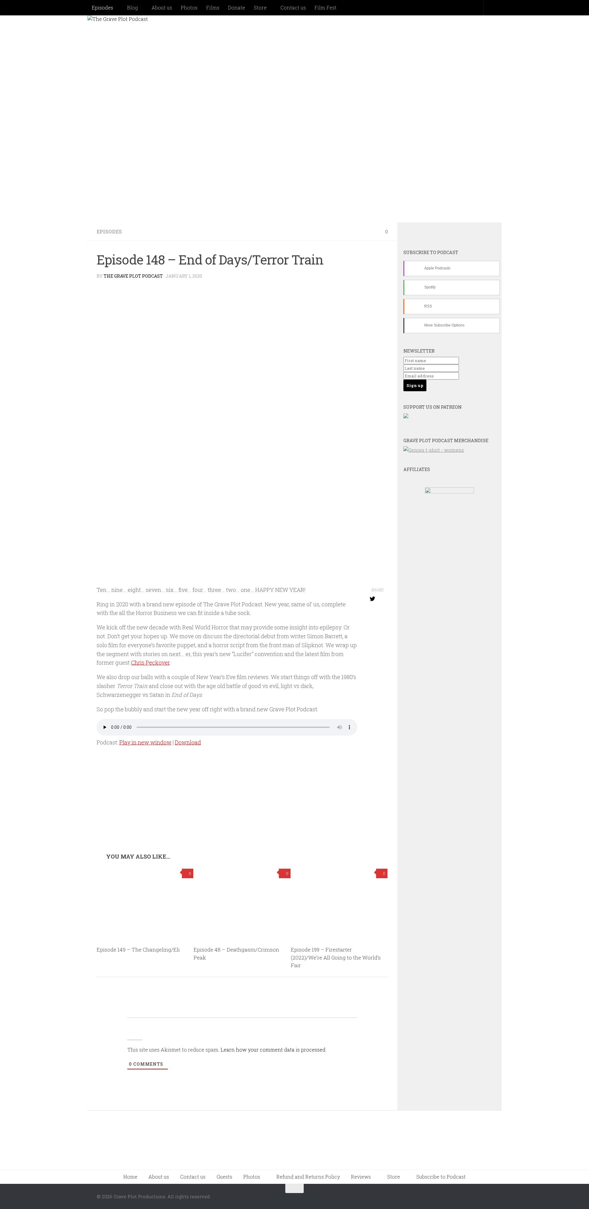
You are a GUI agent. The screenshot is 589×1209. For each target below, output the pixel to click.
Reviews (361, 1176)
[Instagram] (457, 233)
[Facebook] (441, 233)
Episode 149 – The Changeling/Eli (138, 949)
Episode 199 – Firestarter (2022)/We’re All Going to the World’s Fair (336, 957)
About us (162, 7)
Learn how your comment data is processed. (273, 1049)
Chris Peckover (150, 662)
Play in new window (145, 742)
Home (130, 1176)
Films (212, 7)
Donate (236, 7)
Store (260, 7)
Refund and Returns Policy (308, 1176)
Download (188, 742)
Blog (132, 7)
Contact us (293, 7)
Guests (224, 1176)
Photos (189, 7)
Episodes (102, 7)
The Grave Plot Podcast (133, 276)
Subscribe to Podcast (441, 1176)
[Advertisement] (242, 807)
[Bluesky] (424, 233)
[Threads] (474, 233)
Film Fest (325, 7)
